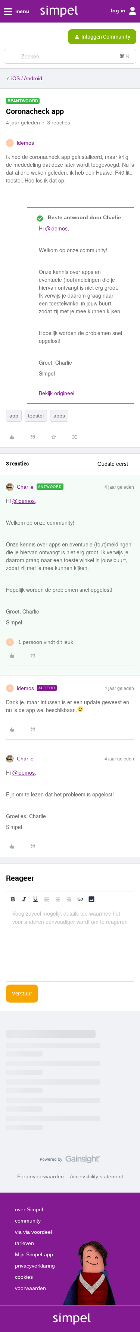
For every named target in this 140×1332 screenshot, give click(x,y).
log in (119, 10)
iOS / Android (26, 78)
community (28, 1221)
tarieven (24, 1243)
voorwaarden (30, 1288)
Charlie (25, 487)
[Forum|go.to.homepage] (37, 37)
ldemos (25, 143)
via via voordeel (33, 1232)
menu (21, 11)
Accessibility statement (96, 1176)
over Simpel (29, 1209)
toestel (36, 416)
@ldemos (56, 228)
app (13, 416)
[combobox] (70, 56)
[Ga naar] (12, 56)
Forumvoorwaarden (40, 1176)
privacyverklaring (35, 1266)
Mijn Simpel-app (34, 1254)
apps (59, 416)
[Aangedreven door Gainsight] (70, 1161)
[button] (8, 38)
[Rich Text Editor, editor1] (70, 943)
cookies (24, 1277)
